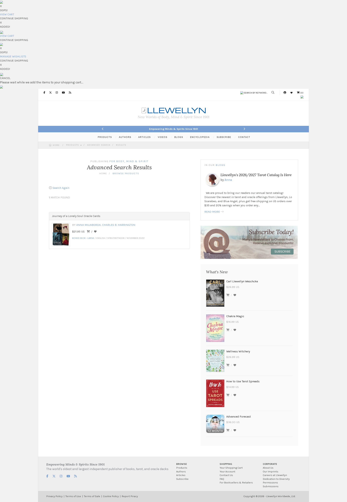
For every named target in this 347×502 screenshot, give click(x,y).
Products (73, 145)
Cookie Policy (111, 496)
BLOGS (178, 137)
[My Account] (285, 92)
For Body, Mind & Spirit (128, 161)
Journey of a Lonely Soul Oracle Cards (76, 216)
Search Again (61, 188)
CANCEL (5, 78)
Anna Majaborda (88, 225)
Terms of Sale (92, 496)
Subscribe (182, 479)
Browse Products (126, 173)
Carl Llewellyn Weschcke (242, 281)
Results (121, 145)
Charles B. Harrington (118, 225)
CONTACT (244, 137)
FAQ (222, 479)
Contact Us (226, 475)
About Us (268, 467)
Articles (180, 475)
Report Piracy (130, 496)
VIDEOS (162, 137)
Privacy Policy (54, 496)
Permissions (270, 482)
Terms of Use (73, 496)
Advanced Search (98, 145)
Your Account (227, 471)
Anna (228, 180)
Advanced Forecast (238, 416)
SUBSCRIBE (224, 137)
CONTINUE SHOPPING (14, 18)
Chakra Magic (235, 316)
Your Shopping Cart (231, 467)
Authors (181, 471)
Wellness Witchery (238, 351)
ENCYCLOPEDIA (200, 137)
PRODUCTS (105, 137)
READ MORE (212, 211)
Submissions (271, 486)
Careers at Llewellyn (275, 475)
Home (56, 145)
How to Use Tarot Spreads (243, 381)
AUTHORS (125, 137)
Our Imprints (270, 471)
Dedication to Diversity (276, 479)
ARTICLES (144, 137)
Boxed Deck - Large (83, 238)
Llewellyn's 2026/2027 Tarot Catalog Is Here (256, 175)
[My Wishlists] (291, 92)
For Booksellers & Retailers (236, 482)
